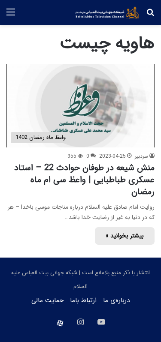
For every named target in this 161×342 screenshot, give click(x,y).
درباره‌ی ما (116, 300)
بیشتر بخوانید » (125, 235)
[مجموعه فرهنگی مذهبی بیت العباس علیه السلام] (107, 12)
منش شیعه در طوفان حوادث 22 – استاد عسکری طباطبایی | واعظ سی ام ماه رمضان (84, 179)
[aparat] (60, 323)
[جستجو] (150, 15)
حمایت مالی (47, 300)
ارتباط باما (83, 300)
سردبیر (141, 156)
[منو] (10, 15)
